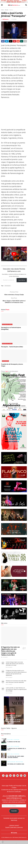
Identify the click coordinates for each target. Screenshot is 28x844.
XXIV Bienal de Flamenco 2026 (15, 764)
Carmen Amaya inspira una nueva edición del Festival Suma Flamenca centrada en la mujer (15, 663)
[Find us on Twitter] (7, 776)
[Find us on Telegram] (24, 775)
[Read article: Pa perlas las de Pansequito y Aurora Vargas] (14, 356)
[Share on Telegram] (7, 41)
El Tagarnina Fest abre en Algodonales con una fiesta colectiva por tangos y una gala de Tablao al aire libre (10, 651)
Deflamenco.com (8, 837)
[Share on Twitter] (10, 41)
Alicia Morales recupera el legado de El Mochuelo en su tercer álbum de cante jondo (13, 718)
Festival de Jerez (7, 324)
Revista (6, 9)
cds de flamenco (10, 713)
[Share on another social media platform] (25, 41)
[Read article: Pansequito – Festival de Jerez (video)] (14, 338)
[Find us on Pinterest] (10, 775)
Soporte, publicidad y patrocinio (14, 827)
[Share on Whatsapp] (21, 41)
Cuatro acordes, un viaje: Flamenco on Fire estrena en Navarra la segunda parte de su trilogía (16, 689)
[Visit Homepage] (14, 5)
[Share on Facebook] (3, 41)
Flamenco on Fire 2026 (13, 741)
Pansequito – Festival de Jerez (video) (12, 347)
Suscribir (14, 811)
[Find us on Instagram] (14, 775)
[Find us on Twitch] (21, 775)
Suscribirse (21, 280)
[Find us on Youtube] (17, 775)
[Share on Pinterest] (14, 41)
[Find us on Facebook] (3, 775)
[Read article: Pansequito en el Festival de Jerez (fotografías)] (14, 319)
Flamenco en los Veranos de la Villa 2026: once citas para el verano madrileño (16, 681)
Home (2, 9)
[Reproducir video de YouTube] (14, 254)
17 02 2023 (13, 19)
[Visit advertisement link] (14, 1)
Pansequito (7, 285)
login (6, 371)
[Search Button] (26, 5)
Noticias (11, 9)
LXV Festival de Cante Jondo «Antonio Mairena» (15, 757)
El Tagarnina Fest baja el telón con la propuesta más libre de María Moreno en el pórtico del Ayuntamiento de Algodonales (16, 673)
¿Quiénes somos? (14, 825)
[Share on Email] (18, 41)
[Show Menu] (2, 5)
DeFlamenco (6, 19)
